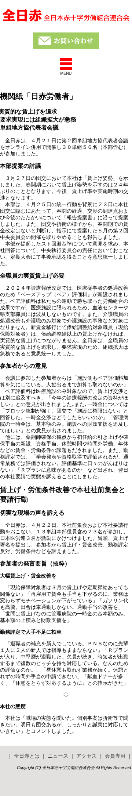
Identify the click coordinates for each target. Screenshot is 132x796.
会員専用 (115, 756)
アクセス (86, 756)
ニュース (58, 756)
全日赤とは (27, 756)
